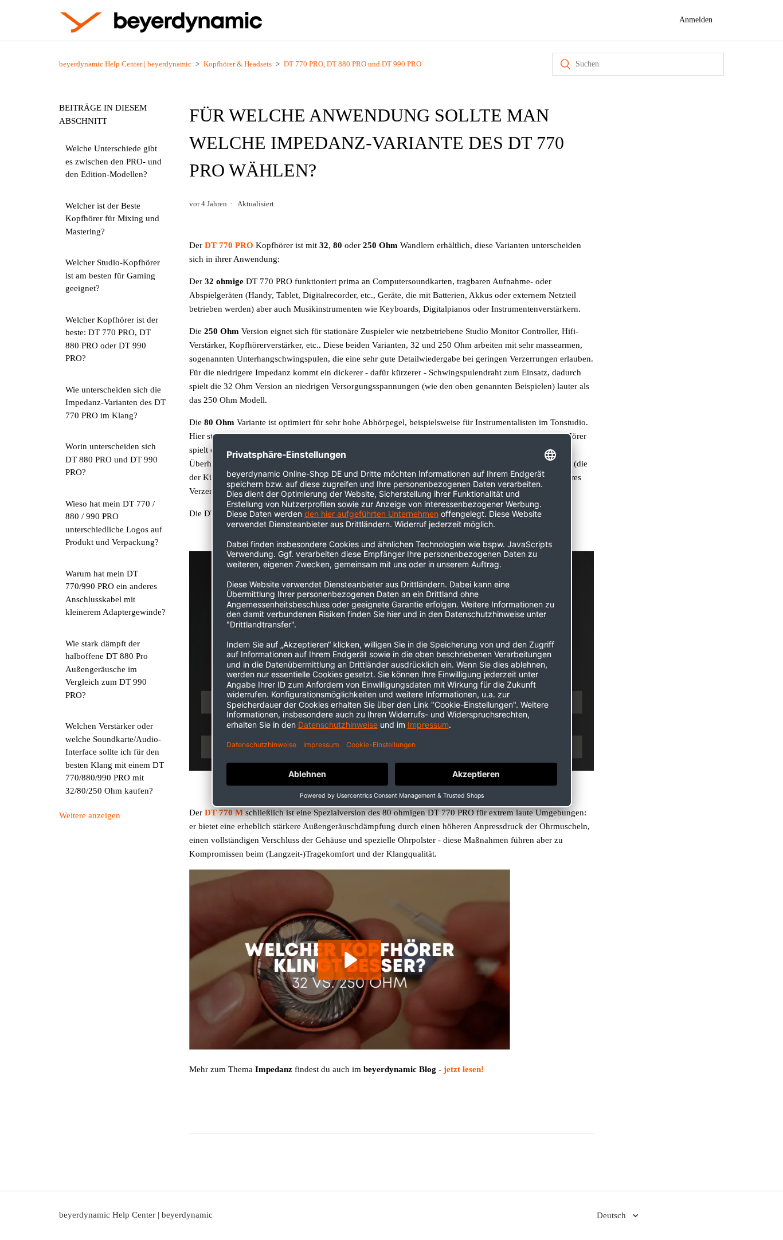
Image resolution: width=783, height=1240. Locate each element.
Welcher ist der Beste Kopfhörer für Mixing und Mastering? (112, 218)
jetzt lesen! (464, 1069)
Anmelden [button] (695, 19)
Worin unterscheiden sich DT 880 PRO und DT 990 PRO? (111, 459)
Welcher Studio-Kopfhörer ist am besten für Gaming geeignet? (112, 275)
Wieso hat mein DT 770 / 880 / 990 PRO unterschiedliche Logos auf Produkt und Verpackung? (113, 523)
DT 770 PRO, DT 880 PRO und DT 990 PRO (352, 64)
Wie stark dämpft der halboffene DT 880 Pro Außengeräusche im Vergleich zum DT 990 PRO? (106, 669)
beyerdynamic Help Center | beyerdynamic (125, 64)
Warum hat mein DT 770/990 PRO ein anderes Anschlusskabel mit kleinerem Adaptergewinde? (115, 593)
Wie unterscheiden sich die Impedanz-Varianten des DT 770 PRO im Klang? (115, 402)
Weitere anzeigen (89, 815)
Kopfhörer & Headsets (237, 64)
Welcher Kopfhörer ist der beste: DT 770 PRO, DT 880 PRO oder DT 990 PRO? (111, 339)
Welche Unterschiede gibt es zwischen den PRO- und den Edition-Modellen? (113, 161)
